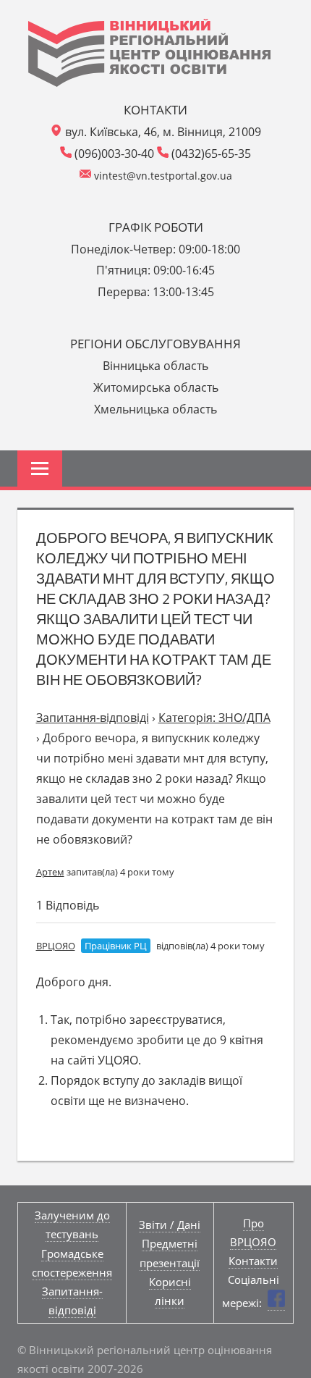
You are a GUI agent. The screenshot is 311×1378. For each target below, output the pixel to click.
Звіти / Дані (169, 1224)
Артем (50, 871)
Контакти (253, 1260)
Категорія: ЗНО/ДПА (214, 718)
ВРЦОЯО (55, 945)
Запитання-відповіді (92, 718)
